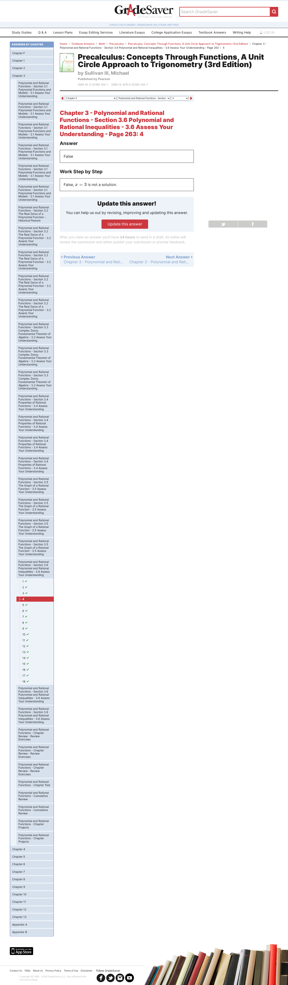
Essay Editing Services (96, 32)
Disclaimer (86, 970)
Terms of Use (71, 970)
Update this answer (125, 224)
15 (24, 663)
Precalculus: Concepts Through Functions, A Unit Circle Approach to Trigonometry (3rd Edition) (188, 43)
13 (24, 652)
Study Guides (22, 32)
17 (24, 675)
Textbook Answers (212, 32)
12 (24, 646)
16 (24, 669)
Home (63, 43)
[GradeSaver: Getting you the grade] (144, 11)
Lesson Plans (62, 32)
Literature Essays (132, 32)
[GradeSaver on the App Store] (21, 951)
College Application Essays (171, 32)
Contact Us (16, 970)
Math (102, 43)
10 (24, 634)
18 (24, 681)
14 (24, 658)
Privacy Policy (53, 970)
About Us (38, 970)
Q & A (42, 32)
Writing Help (242, 32)
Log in (268, 32)
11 (24, 640)
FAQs (27, 970)
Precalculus (116, 43)
